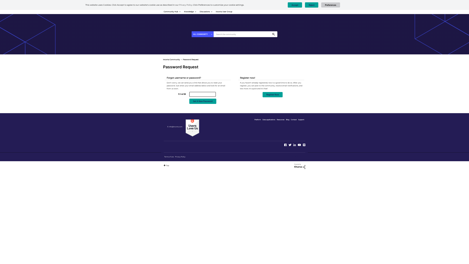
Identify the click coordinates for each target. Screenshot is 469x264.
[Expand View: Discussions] (211, 12)
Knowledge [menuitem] (189, 12)
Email (181, 94)
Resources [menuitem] (280, 120)
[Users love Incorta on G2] (192, 128)
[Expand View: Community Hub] (180, 12)
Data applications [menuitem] (268, 120)
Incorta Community (171, 59)
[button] (295, 5)
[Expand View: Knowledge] (195, 12)
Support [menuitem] (301, 120)
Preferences (330, 5)
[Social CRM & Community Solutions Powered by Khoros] (299, 166)
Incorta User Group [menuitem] (224, 12)
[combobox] (245, 34)
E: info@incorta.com (174, 127)
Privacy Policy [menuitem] (180, 157)
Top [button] (167, 165)
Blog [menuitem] (287, 120)
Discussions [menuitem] (205, 12)
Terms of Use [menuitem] (169, 157)
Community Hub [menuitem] (171, 12)
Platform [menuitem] (257, 120)
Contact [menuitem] (294, 120)
